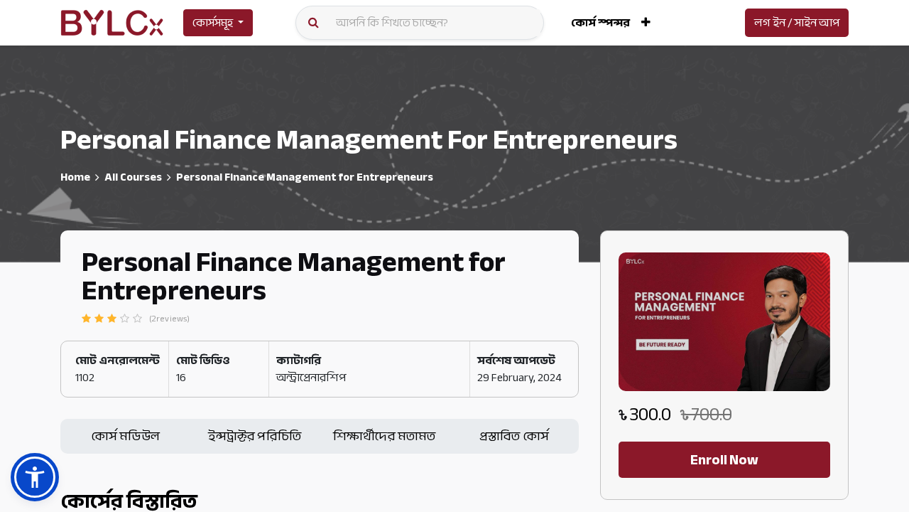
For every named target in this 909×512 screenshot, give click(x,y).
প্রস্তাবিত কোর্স (514, 436)
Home (75, 177)
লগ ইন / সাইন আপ (796, 22)
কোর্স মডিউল (125, 436)
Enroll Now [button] (724, 460)
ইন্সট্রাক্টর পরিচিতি (254, 436)
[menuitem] (600, 23)
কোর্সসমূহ (212, 22)
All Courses (133, 177)
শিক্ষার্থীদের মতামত (384, 436)
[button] (646, 23)
